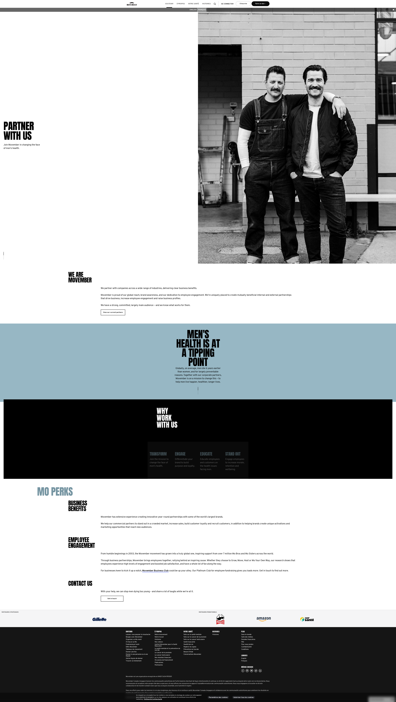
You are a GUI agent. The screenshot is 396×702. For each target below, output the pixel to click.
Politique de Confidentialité (153, 699)
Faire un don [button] (258, 4)
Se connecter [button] (227, 4)
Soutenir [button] (169, 4)
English (193, 10)
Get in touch (112, 598)
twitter (255, 670)
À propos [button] (181, 4)
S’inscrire (243, 4)
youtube (251, 670)
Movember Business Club (155, 571)
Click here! (247, 670)
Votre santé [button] (193, 4)
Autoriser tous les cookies (243, 697)
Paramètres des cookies (218, 697)
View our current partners (113, 312)
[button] (215, 4)
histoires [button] (206, 4)
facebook (242, 670)
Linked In (260, 670)
